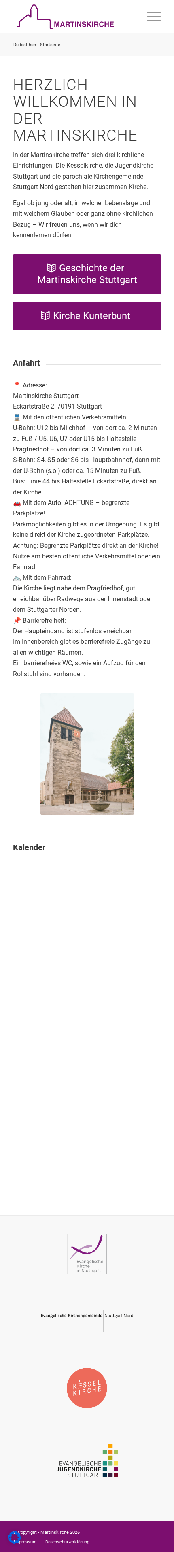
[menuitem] (150, 16)
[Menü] (150, 16)
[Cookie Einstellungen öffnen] (14, 1542)
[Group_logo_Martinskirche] (72, 16)
